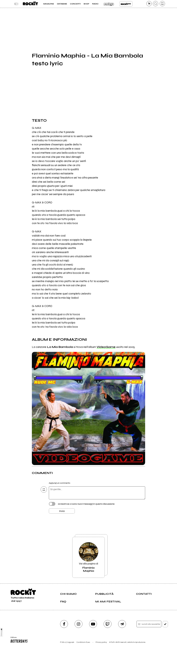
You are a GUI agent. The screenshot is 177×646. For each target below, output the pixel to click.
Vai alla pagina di (88, 567)
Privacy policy (101, 642)
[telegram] (122, 624)
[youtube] (93, 624)
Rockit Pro (125, 4)
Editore (12, 638)
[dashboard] (162, 3)
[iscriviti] (165, 624)
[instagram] (78, 624)
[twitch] (107, 624)
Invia (62, 511)
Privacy (2, 633)
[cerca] (155, 3)
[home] (30, 4)
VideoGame (106, 347)
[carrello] (149, 3)
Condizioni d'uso (83, 642)
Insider (108, 3)
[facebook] (64, 624)
